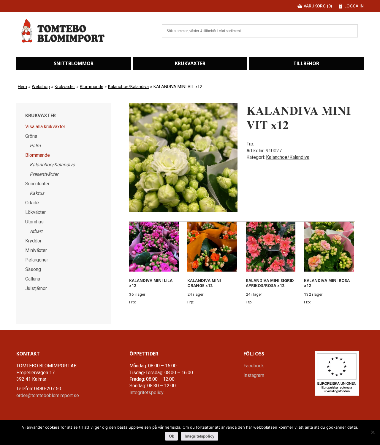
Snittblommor (74, 63)
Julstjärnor (36, 288)
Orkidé (32, 203)
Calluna (32, 279)
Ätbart (36, 231)
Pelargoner (36, 260)
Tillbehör (306, 63)
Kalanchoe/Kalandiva (128, 86)
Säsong (33, 269)
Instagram (253, 375)
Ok (171, 436)
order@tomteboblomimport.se (47, 395)
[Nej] (373, 432)
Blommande (91, 86)
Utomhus (34, 222)
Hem (22, 86)
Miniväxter (36, 250)
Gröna (31, 136)
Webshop (41, 86)
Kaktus (37, 193)
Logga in (353, 6)
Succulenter (37, 184)
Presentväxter (44, 174)
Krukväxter (190, 63)
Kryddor (33, 241)
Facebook (253, 366)
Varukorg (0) (317, 6)
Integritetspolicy (146, 392)
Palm (35, 145)
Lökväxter (35, 212)
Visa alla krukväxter (45, 126)
